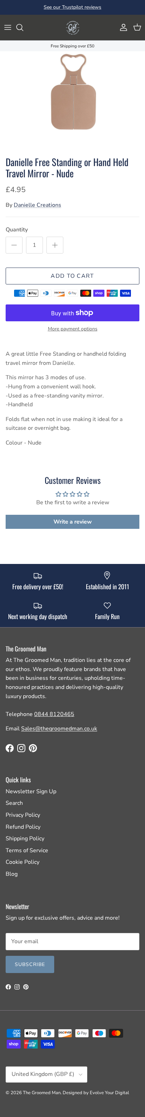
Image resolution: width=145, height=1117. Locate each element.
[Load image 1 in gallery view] (72, 101)
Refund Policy (23, 827)
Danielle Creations (37, 205)
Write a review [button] (72, 522)
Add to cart (72, 276)
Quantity (17, 230)
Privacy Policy (23, 815)
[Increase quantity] (54, 245)
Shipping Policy (25, 838)
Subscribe (30, 964)
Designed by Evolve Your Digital (96, 1093)
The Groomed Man (42, 1093)
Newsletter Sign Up (31, 791)
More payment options (72, 329)
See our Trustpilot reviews (72, 7)
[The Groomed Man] (72, 27)
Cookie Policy (22, 862)
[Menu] (7, 27)
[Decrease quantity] (14, 245)
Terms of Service (27, 850)
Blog (12, 874)
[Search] (23, 27)
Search (14, 803)
